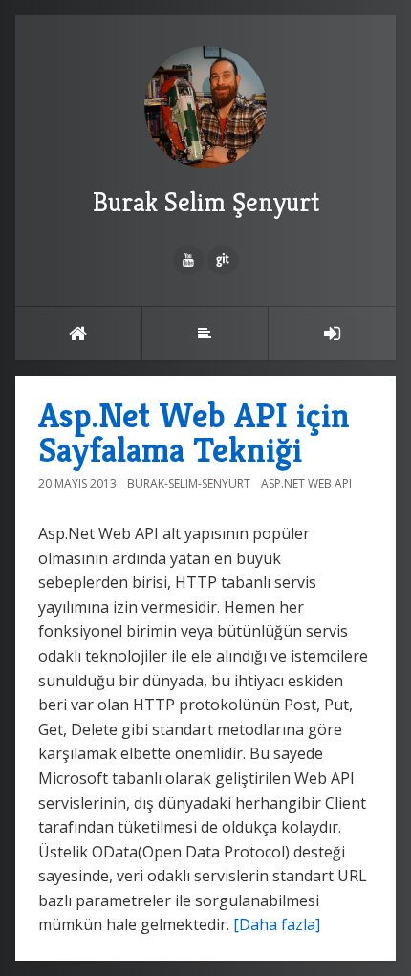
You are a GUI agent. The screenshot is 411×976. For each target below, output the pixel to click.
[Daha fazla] (276, 924)
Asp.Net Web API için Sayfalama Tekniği (194, 432)
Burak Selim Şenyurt (206, 202)
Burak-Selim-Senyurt (188, 483)
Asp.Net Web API (306, 483)
